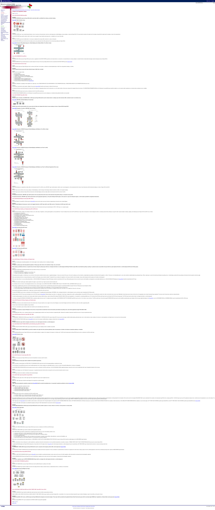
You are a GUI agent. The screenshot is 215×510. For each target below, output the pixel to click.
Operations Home (88, 506)
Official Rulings (3, 30)
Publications (3, 40)
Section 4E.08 (71, 383)
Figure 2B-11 (14, 99)
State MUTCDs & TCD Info (5, 34)
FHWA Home (79, 506)
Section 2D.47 (58, 402)
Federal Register (3, 36)
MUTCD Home (83, 506)
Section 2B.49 (37, 86)
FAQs (2, 24)
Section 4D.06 (197, 400)
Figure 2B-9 (14, 20)
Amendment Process (4, 20)
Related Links (3, 35)
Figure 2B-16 (14, 227)
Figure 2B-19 (22, 400)
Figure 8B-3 (31, 319)
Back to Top (14, 503)
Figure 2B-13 (14, 129)
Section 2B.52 (31, 80)
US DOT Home (74, 506)
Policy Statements (3, 37)
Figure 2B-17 (14, 248)
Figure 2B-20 (14, 468)
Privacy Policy (93, 506)
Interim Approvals (3, 31)
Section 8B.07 (61, 319)
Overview (2, 14)
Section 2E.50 (69, 61)
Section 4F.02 (63, 446)
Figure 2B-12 (14, 108)
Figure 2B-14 (14, 147)
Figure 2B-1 (34, 454)
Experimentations (3, 21)
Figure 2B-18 (14, 334)
